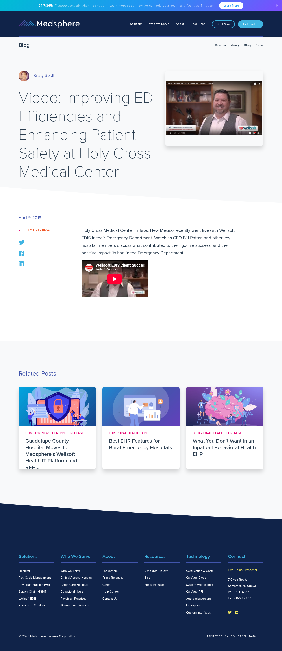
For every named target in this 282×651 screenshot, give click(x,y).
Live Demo (235, 570)
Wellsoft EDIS (28, 598)
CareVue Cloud (196, 578)
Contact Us (109, 598)
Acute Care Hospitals (75, 585)
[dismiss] (277, 5)
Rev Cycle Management (35, 578)
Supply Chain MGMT (32, 591)
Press (259, 45)
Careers (107, 585)
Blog (247, 45)
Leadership (110, 571)
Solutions (136, 24)
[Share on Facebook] (21, 253)
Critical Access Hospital (76, 578)
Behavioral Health (73, 591)
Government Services (75, 605)
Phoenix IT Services (32, 605)
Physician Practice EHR (34, 585)
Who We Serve (159, 24)
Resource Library (227, 45)
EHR (22, 230)
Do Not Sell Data (243, 636)
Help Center (110, 591)
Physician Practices (74, 598)
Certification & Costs (200, 571)
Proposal (251, 570)
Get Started (250, 24)
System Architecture (200, 585)
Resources (198, 24)
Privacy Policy (217, 636)
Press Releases (113, 578)
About (180, 24)
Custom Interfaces (198, 612)
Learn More (231, 5)
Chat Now (223, 24)
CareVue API (194, 591)
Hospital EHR (28, 571)
